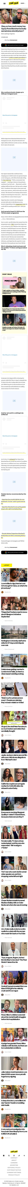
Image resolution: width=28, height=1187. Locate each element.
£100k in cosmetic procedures (17, 57)
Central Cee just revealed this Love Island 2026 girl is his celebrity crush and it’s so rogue (14, 988)
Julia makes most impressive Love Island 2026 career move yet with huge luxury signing (14, 1074)
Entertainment (13, 40)
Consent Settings (14, 1172)
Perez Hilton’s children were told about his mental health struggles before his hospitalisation (13, 1017)
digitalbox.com (15, 1185)
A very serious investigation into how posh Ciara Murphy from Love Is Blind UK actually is (14, 1131)
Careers (14, 1163)
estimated (12, 459)
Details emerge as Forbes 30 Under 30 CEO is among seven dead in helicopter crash (13, 329)
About (14, 1160)
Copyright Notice (14, 1170)
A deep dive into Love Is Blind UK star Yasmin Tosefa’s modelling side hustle (13, 1103)
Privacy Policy (14, 1175)
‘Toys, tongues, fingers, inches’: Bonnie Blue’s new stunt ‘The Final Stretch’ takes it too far (14, 960)
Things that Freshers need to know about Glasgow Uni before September (14, 614)
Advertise (14, 1165)
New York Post (7, 180)
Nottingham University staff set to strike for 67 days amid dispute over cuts (13, 643)
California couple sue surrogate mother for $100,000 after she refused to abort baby (13, 786)
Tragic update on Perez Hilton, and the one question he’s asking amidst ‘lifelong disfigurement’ (14, 292)
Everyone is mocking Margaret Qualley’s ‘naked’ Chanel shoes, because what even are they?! (13, 814)
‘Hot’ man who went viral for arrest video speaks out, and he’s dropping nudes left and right (13, 874)
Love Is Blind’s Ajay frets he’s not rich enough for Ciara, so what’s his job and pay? (14, 585)
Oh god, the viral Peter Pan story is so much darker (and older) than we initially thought (13, 728)
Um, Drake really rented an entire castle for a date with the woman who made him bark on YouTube (13, 931)
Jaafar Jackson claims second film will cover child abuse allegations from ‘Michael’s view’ (14, 757)
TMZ (12, 224)
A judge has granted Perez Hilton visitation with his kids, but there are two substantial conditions (14, 1045)
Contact (14, 1158)
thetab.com (11, 1181)
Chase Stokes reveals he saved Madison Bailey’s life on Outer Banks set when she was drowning (14, 902)
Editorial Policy (14, 1167)
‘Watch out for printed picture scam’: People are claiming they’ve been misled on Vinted (12, 700)
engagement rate (20, 204)
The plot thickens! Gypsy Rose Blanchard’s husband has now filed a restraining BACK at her (13, 535)
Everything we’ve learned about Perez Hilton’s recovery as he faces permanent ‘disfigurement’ (14, 310)
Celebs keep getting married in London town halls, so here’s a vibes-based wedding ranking (12, 671)
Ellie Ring (7, 40)
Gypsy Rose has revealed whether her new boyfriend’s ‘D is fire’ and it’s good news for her (13, 501)
